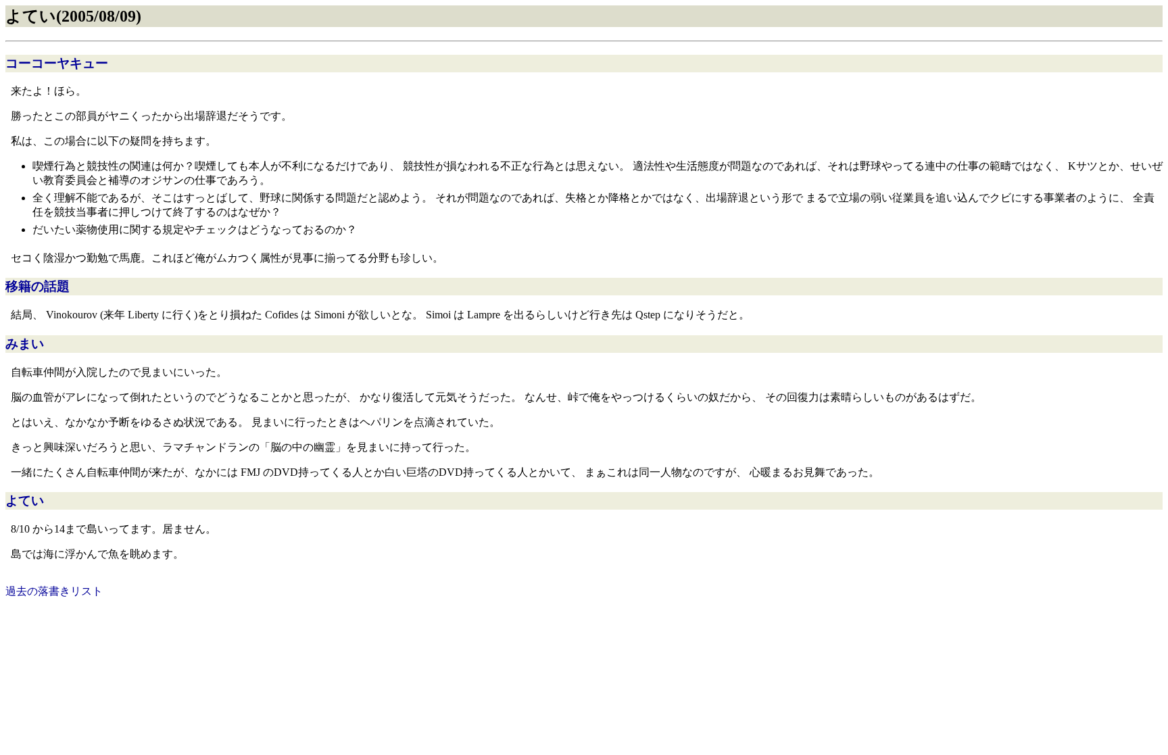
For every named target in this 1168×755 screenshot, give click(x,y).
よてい (24, 500)
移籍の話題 (37, 286)
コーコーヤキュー (56, 63)
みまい (24, 344)
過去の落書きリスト (54, 591)
